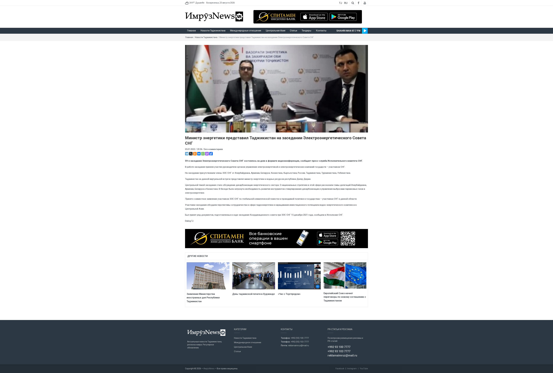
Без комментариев (213, 149)
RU (345, 3)
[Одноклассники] (195, 153)
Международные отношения (245, 30)
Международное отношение (247, 342)
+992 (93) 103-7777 (300, 342)
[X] (191, 153)
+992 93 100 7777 (339, 347)
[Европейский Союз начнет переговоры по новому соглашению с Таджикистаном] (345, 275)
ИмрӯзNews (208, 368)
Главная (189, 37)
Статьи (293, 30)
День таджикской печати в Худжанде (253, 294)
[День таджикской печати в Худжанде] (253, 275)
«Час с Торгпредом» (289, 294)
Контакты (321, 30)
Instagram (352, 368)
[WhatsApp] (203, 153)
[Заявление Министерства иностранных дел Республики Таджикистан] (208, 275)
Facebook (340, 368)
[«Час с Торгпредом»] (299, 275)
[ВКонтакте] (199, 153)
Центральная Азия (275, 30)
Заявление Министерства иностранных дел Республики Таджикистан (203, 298)
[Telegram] (187, 153)
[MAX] (207, 153)
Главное (191, 30)
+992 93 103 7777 (339, 351)
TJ (340, 3)
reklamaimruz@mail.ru (298, 345)
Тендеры (306, 30)
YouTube (364, 368)
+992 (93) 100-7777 (300, 338)
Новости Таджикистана (212, 30)
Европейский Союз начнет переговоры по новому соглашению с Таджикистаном (345, 297)
